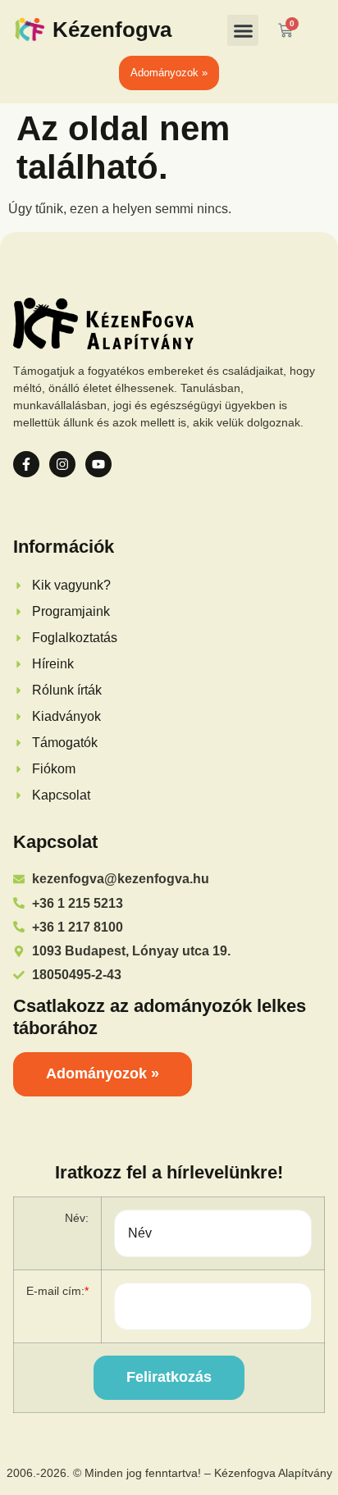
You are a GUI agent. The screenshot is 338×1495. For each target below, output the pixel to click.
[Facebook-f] (26, 464)
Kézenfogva (112, 29)
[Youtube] (98, 464)
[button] (242, 30)
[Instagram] (62, 464)
